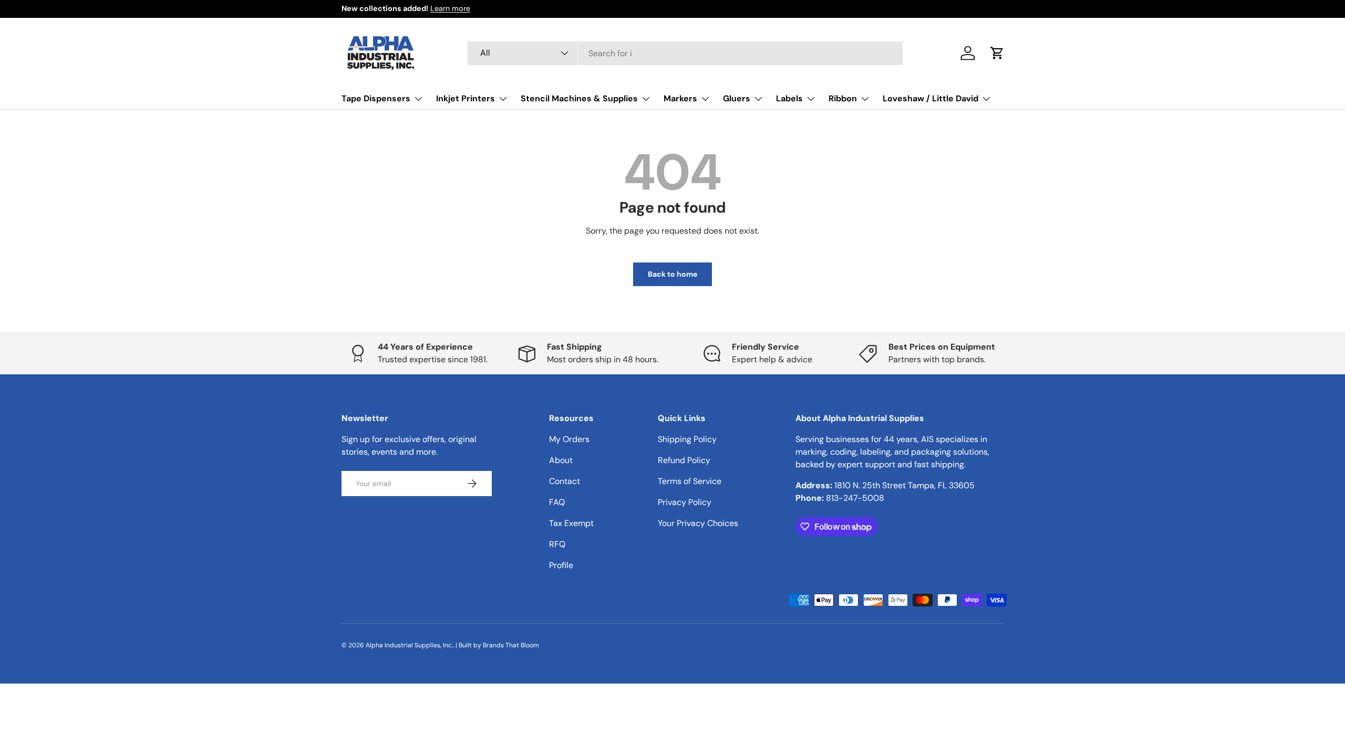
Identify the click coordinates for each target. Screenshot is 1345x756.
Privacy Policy (684, 502)
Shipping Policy (687, 439)
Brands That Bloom (511, 645)
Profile (561, 565)
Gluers (736, 98)
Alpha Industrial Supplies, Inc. (409, 645)
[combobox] (685, 53)
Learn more (450, 8)
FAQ (557, 502)
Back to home (672, 274)
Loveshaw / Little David (930, 98)
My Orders (569, 439)
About (561, 460)
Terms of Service (689, 481)
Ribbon (843, 98)
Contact (564, 481)
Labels (789, 98)
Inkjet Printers (465, 98)
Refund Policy (684, 460)
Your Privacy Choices (698, 523)
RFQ (557, 544)
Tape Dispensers (376, 98)
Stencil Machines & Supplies (579, 98)
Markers (680, 98)
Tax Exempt (571, 523)
